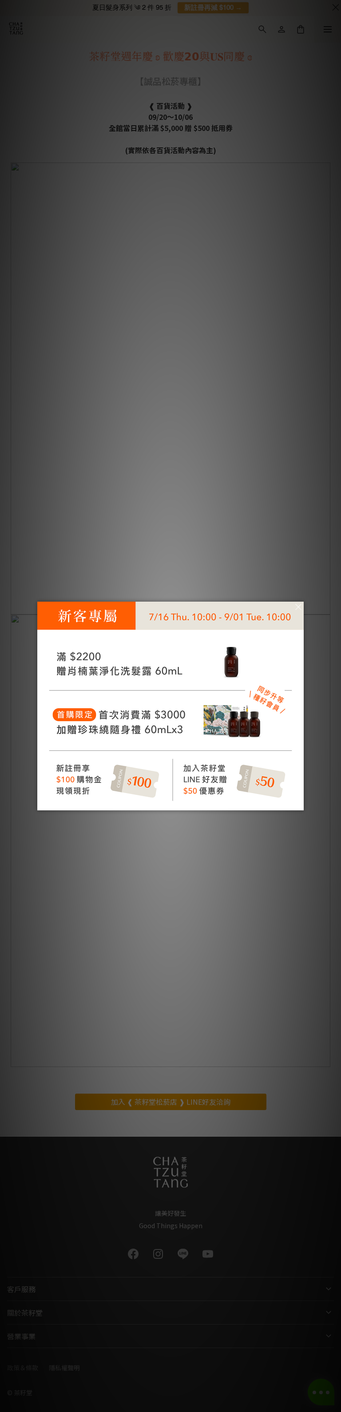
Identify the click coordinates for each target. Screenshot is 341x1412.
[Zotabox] (298, 802)
